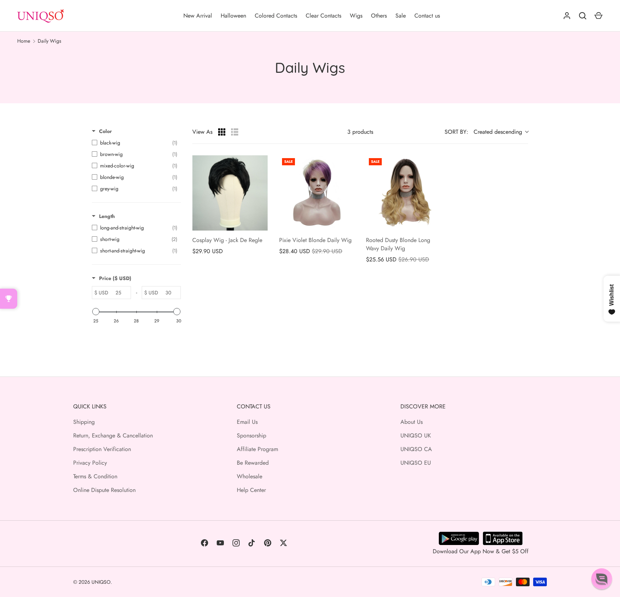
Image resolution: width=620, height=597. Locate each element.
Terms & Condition (95, 476)
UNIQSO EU (415, 463)
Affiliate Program (257, 449)
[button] (601, 578)
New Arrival (197, 15)
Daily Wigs (49, 40)
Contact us (427, 15)
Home (23, 40)
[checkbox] (134, 142)
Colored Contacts (276, 15)
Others (379, 15)
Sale (400, 15)
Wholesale (249, 476)
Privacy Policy (90, 463)
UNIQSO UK (415, 435)
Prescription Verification (102, 449)
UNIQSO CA (416, 449)
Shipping (84, 422)
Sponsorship (251, 435)
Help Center (251, 490)
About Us (411, 422)
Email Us (247, 422)
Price (115, 278)
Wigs (356, 15)
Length (107, 216)
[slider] (95, 311)
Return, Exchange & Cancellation (113, 435)
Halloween (233, 15)
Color (105, 131)
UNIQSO (101, 582)
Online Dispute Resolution (104, 490)
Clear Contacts (323, 15)
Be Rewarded (253, 463)
